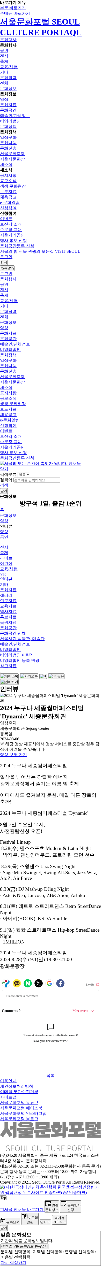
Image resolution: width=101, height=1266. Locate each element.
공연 (4, 50)
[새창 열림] (9, 676)
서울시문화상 (12, 159)
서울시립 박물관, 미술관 (22, 638)
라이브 (6, 558)
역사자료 (8, 611)
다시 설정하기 (13, 1262)
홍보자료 (8, 617)
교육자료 (8, 606)
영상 (4, 99)
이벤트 (6, 219)
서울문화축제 (12, 153)
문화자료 (8, 105)
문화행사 (8, 39)
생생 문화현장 (13, 186)
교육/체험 (9, 67)
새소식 (6, 164)
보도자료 (8, 191)
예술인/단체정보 (15, 115)
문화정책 (8, 126)
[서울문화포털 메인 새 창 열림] (50, 1149)
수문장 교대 (11, 229)
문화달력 (8, 77)
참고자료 (8, 666)
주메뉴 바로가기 (15, 13)
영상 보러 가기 (13, 755)
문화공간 (8, 110)
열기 (24, 1246)
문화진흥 (8, 148)
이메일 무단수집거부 (19, 1091)
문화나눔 (8, 143)
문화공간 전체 (13, 633)
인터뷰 (6, 579)
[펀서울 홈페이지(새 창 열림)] (40, 463)
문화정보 (8, 88)
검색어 (6, 480)
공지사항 (8, 175)
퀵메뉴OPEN (58, 1220)
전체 (4, 83)
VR (3, 574)
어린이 (6, 563)
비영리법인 (10, 121)
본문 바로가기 (13, 8)
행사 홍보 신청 (13, 240)
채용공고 (8, 197)
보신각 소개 (11, 224)
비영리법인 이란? (16, 655)
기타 (4, 72)
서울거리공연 (12, 235)
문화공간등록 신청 (17, 246)
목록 (50, 1075)
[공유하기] (0, 672)
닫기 (4, 469)
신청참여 (8, 208)
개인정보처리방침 (16, 1086)
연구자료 (8, 601)
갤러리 (6, 595)
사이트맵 (8, 1097)
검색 (4, 485)
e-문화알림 (10, 202)
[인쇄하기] (9, 682)
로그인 (6, 257)
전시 (4, 56)
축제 (4, 61)
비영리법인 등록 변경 (19, 660)
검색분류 (8, 474)
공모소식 (8, 181)
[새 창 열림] (50, 1192)
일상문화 (8, 137)
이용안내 (8, 1081)
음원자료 (8, 622)
